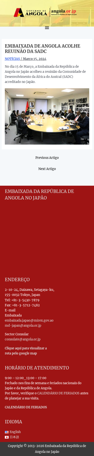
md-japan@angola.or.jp (23, 325)
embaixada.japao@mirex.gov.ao (29, 320)
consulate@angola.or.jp (22, 339)
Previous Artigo (47, 158)
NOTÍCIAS (12, 59)
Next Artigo (47, 169)
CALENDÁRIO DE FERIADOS (58, 393)
